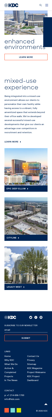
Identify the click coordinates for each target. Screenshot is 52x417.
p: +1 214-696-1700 (14, 395)
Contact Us (33, 356)
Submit (26, 338)
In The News (10, 380)
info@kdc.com (12, 399)
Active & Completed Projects (10, 372)
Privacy (31, 360)
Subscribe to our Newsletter (20, 326)
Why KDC (9, 360)
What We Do (11, 364)
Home (7, 356)
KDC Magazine (34, 368)
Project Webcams (36, 372)
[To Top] (46, 404)
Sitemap (31, 364)
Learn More (26, 57)
